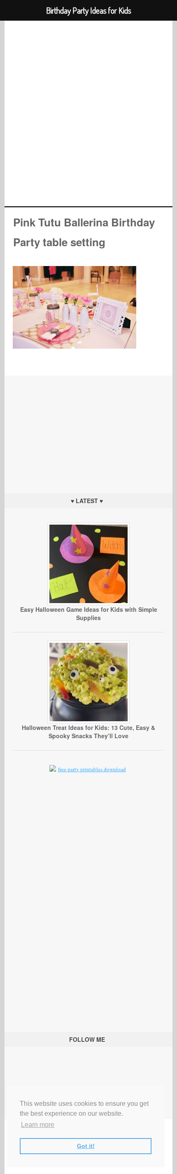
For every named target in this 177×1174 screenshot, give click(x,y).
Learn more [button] (37, 1124)
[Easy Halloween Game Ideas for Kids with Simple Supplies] (88, 603)
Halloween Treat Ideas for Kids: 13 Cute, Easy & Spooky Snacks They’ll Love (88, 731)
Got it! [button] (86, 1146)
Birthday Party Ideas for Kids (89, 113)
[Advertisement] (88, 427)
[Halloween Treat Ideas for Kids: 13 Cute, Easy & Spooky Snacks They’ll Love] (88, 721)
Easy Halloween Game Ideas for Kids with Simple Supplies (88, 613)
